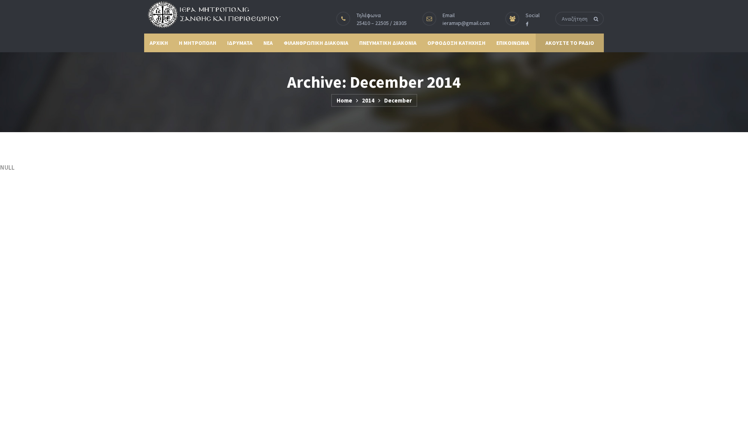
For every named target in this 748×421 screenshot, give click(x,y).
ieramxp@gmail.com (466, 23)
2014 (368, 100)
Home (344, 100)
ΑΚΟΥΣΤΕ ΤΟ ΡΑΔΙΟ (569, 42)
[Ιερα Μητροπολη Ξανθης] (212, 14)
